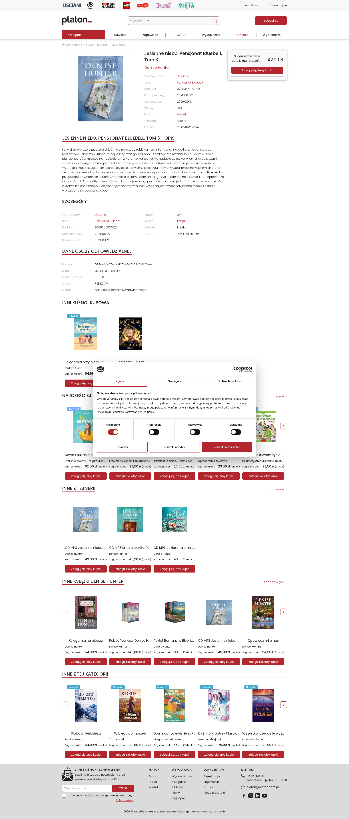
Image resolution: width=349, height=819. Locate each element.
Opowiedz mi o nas (263, 640)
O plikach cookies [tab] (229, 381)
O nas (153, 776)
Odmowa (122, 447)
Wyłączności (211, 35)
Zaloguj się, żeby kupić (257, 70)
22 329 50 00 (255, 776)
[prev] (65, 426)
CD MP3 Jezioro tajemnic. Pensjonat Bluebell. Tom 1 (194, 547)
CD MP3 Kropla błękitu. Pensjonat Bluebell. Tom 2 (148, 547)
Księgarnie (179, 782)
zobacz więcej (274, 396)
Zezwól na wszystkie (227, 447)
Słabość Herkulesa (86, 733)
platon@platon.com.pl (262, 787)
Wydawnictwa (182, 776)
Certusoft (219, 811)
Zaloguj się (271, 21)
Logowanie (211, 782)
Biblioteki (178, 787)
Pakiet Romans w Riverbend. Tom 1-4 (183, 640)
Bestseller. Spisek (130, 362)
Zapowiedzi (150, 35)
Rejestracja (212, 776)
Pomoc (209, 787)
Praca (153, 782)
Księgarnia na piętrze (86, 640)
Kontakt (154, 787)
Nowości (120, 35)
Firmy (176, 793)
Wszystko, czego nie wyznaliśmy (268, 733)
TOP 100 (180, 35)
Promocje (241, 35)
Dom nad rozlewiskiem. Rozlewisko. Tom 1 (187, 733)
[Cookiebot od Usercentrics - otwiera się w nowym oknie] (236, 369)
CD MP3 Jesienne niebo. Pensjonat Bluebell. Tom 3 (105, 547)
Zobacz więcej (125, 800)
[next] (283, 426)
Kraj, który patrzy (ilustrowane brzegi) (228, 733)
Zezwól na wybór (174, 447)
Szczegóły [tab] (174, 381)
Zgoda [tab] (120, 381)
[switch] (154, 432)
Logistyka (178, 798)
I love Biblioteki (214, 793)
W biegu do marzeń (130, 733)
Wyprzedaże (272, 35)
